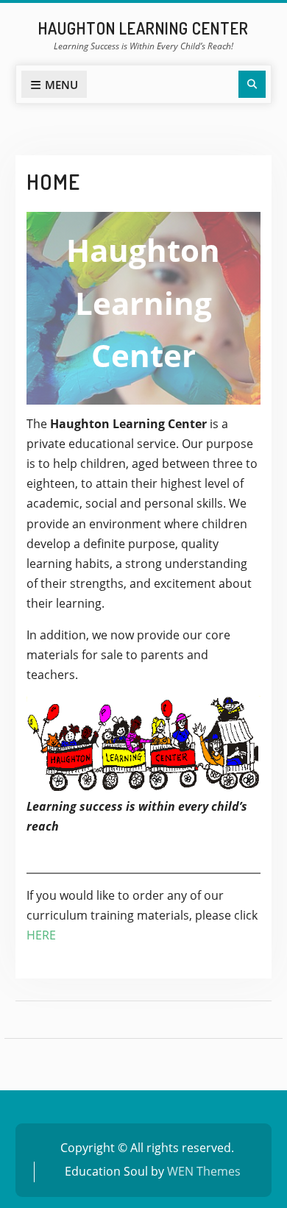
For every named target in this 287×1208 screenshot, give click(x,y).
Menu (61, 84)
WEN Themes (204, 1171)
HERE (41, 935)
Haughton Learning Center (143, 28)
